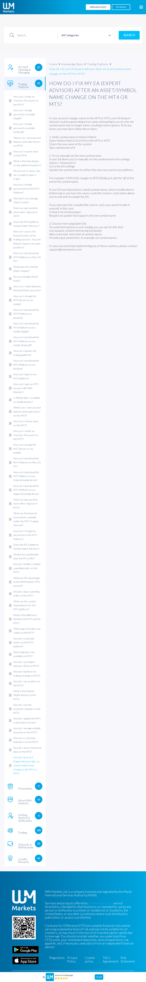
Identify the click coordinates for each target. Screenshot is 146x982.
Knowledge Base (72, 64)
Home (53, 64)
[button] (141, 7)
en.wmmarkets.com (100, 903)
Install (99, 977)
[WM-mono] (8, 7)
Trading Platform (98, 64)
